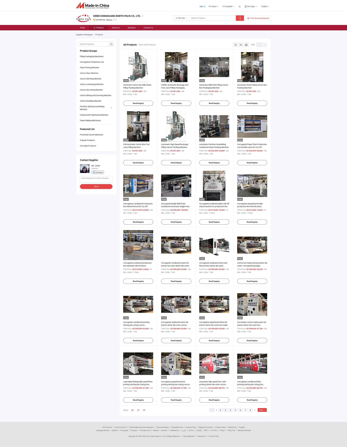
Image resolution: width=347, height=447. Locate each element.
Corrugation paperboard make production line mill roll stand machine (250, 206)
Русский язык (145, 430)
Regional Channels (205, 427)
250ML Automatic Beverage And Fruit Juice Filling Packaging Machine (174, 88)
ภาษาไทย (213, 430)
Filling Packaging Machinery (91, 56)
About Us (116, 27)
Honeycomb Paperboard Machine (94, 115)
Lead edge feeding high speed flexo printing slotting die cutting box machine (137, 384)
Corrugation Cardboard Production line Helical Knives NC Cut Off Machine (138, 206)
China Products (120, 427)
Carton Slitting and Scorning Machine (95, 95)
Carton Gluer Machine (89, 73)
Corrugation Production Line (92, 62)
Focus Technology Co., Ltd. (156, 436)
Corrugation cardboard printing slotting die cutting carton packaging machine (136, 325)
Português (124, 430)
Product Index (220, 427)
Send (96, 186)
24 (132, 410)
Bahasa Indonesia (244, 430)
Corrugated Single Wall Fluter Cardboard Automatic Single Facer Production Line (175, 206)
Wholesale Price (177, 427)
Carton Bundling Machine (90, 101)
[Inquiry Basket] (239, 6)
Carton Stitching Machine (90, 78)
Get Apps (251, 6)
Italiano (156, 430)
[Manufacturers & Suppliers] (93, 5)
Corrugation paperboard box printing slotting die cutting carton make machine (175, 384)
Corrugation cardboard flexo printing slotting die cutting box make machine (250, 384)
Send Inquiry (138, 103)
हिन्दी (205, 430)
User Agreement (189, 436)
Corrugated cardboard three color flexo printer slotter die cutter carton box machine (213, 266)
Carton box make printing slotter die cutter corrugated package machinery (252, 266)
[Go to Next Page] (264, 45)
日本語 (199, 430)
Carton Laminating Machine (91, 84)
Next (261, 410)
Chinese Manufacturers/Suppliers (141, 427)
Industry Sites (191, 427)
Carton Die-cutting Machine (91, 89)
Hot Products (107, 427)
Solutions (132, 27)
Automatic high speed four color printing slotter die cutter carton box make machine (212, 384)
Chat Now (99, 172)
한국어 (191, 430)
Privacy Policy (214, 436)
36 (138, 410)
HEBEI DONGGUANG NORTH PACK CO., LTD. (117, 16)
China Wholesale (162, 427)
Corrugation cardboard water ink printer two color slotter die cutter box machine (175, 266)
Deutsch (164, 430)
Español (115, 430)
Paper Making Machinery (90, 120)
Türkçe (222, 430)
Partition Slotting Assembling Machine (92, 108)
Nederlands (174, 430)
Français (134, 430)
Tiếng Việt (231, 430)
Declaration (201, 436)
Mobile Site (232, 427)
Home (82, 27)
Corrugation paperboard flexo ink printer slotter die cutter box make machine (213, 325)
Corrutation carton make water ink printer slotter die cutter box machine (251, 325)
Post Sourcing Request (259, 18)
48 (144, 410)
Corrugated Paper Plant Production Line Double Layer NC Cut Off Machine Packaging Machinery (252, 147)
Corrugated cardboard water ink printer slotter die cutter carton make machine (174, 325)
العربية (183, 430)
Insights (242, 427)
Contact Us (148, 27)
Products (100, 27)
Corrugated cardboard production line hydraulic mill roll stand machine (137, 266)
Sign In (202, 6)
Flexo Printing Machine (89, 67)
